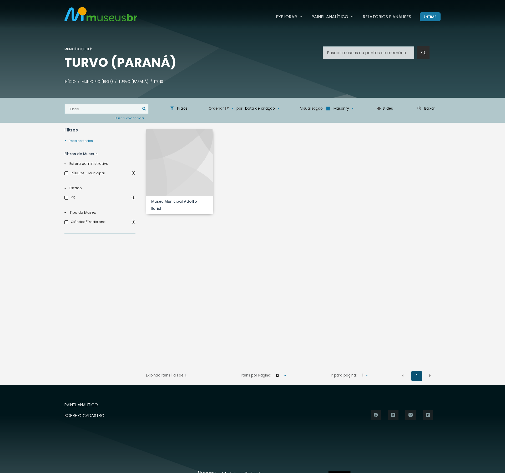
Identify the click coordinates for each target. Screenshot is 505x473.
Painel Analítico (329, 17)
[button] (402, 376)
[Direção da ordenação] (230, 109)
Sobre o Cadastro (84, 416)
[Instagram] (410, 415)
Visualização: (312, 108)
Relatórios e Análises (387, 17)
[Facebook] (376, 415)
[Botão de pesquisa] (423, 52)
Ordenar (216, 108)
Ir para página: (344, 375)
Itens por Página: (256, 375)
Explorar (286, 17)
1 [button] (416, 376)
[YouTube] (428, 415)
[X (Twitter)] (393, 415)
